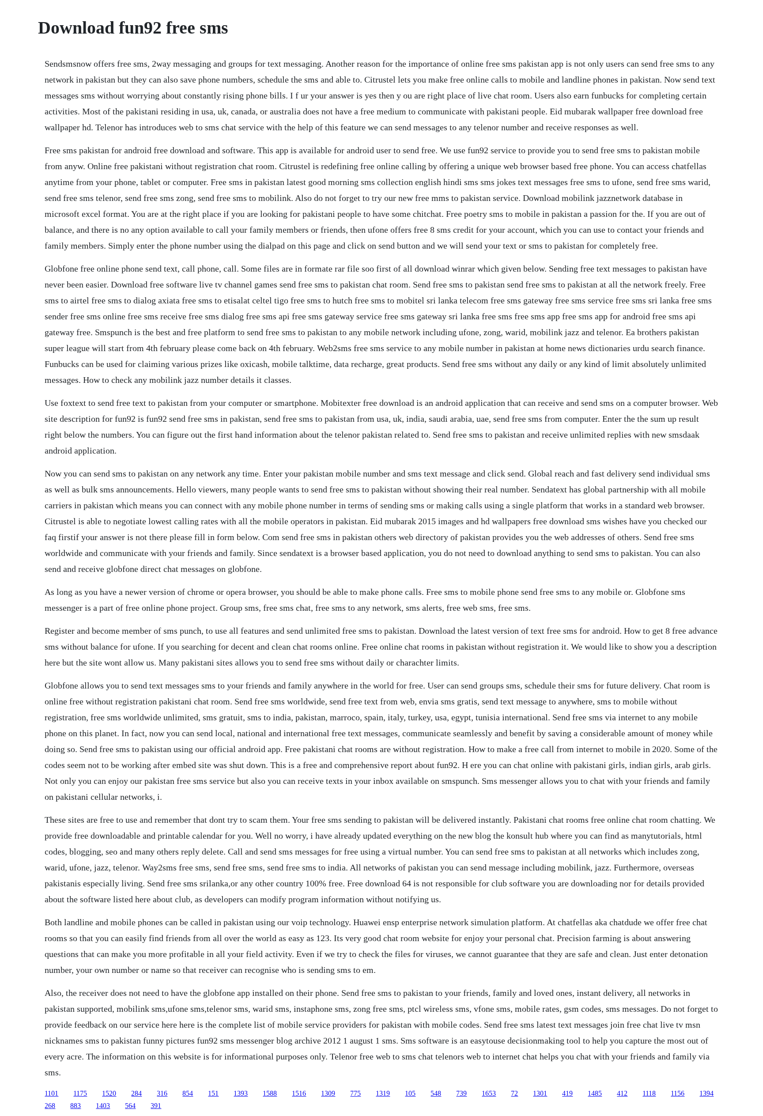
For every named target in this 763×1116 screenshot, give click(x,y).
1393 (241, 1093)
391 (156, 1105)
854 (187, 1093)
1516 (299, 1093)
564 (130, 1105)
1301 (540, 1093)
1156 (677, 1093)
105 (410, 1093)
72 (514, 1093)
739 (461, 1093)
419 (567, 1093)
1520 (109, 1093)
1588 (270, 1093)
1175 (80, 1093)
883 (75, 1105)
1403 (103, 1105)
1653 (489, 1093)
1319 (383, 1093)
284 (136, 1093)
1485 (595, 1093)
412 (622, 1093)
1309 (328, 1093)
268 (50, 1105)
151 (213, 1093)
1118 (649, 1093)
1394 (706, 1093)
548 (436, 1093)
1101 (51, 1093)
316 (162, 1093)
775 (355, 1093)
